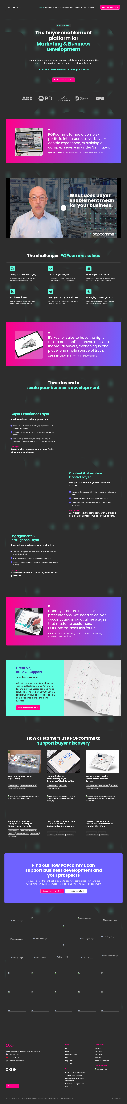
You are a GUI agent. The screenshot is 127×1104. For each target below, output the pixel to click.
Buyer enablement (13, 785)
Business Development (102, 1061)
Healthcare (63, 785)
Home (67, 1048)
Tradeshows (12, 836)
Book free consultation (27, 708)
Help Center (69, 1061)
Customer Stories (71, 1054)
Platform (68, 1051)
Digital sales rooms (71, 1087)
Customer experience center (28, 785)
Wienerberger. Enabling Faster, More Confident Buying (97, 778)
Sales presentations (53, 788)
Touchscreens (21, 788)
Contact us (11, 1086)
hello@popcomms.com (15, 1061)
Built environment (92, 785)
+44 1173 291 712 (12, 1057)
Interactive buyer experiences (75, 1072)
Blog (66, 1057)
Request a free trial (74, 891)
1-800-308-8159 (12, 1054)
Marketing (98, 1057)
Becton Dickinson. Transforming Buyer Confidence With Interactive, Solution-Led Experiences (61, 778)
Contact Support (70, 1064)
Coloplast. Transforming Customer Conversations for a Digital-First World (99, 823)
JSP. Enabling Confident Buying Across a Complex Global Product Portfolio (20, 823)
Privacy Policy (116, 1098)
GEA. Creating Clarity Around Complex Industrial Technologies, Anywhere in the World (61, 823)
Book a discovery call (109, 7)
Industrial (12, 788)
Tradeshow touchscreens (73, 1075)
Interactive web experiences (74, 1084)
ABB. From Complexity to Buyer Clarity (20, 777)
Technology (98, 1054)
